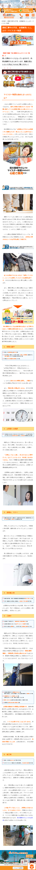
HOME (4, 21)
